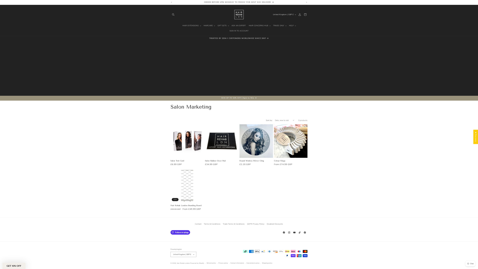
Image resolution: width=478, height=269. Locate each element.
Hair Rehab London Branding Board (186, 205)
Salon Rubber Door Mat (215, 161)
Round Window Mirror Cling (251, 161)
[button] (173, 14)
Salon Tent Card (177, 161)
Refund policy (211, 263)
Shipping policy (267, 263)
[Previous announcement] (171, 2)
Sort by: (269, 120)
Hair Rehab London (183, 263)
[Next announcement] (306, 2)
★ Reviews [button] (475, 137)
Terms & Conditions (212, 224)
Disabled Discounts (275, 224)
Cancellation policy (253, 263)
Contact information (237, 263)
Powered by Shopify (197, 263)
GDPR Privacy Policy (255, 224)
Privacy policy (223, 263)
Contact (198, 224)
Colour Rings (279, 161)
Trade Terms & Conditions (234, 224)
